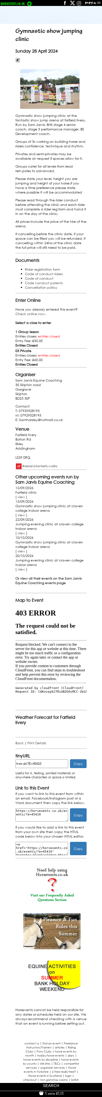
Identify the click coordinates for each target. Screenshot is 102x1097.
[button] (50, 89)
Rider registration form (42, 269)
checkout (30, 1080)
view (21, 497)
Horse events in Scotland (45, 1076)
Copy (78, 763)
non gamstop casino (54, 1080)
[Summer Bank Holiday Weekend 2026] (51, 995)
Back (19, 743)
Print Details (37, 743)
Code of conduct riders (44, 274)
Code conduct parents (44, 283)
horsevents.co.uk (13, 4)
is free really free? (64, 1072)
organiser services (52, 1068)
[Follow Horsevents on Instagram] (79, 5)
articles (60, 1047)
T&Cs (57, 1064)
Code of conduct (39, 278)
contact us (31, 1043)
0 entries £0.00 (54, 1093)
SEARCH (51, 1086)
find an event (51, 1043)
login (68, 1076)
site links (45, 1064)
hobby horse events (50, 1055)
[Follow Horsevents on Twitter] (72, 5)
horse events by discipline (40, 1059)
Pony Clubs (44, 1051)
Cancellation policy (41, 287)
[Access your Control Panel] (29, 4)
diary (71, 1055)
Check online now (30, 314)
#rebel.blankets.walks (39, 465)
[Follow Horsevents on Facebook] (65, 5)
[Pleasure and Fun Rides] (51, 948)
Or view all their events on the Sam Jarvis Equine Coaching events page (48, 580)
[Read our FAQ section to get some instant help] (51, 900)
